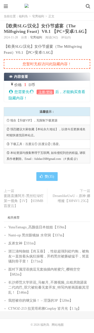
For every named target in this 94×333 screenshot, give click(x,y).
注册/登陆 (45, 92)
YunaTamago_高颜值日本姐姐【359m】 (38, 227)
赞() (49, 176)
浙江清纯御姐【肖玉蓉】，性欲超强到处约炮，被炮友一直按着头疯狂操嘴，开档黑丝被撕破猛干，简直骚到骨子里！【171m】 (48, 256)
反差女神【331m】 (22, 243)
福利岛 (47, 6)
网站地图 (58, 324)
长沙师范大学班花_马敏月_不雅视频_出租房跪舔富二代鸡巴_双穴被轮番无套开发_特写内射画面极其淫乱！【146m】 (48, 287)
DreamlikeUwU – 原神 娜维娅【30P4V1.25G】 (71, 198)
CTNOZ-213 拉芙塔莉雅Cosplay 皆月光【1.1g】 (44, 308)
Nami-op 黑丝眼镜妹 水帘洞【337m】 (37, 235)
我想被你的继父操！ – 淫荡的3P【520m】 (40, 300)
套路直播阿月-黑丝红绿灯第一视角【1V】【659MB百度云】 (24, 201)
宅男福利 (38, 16)
